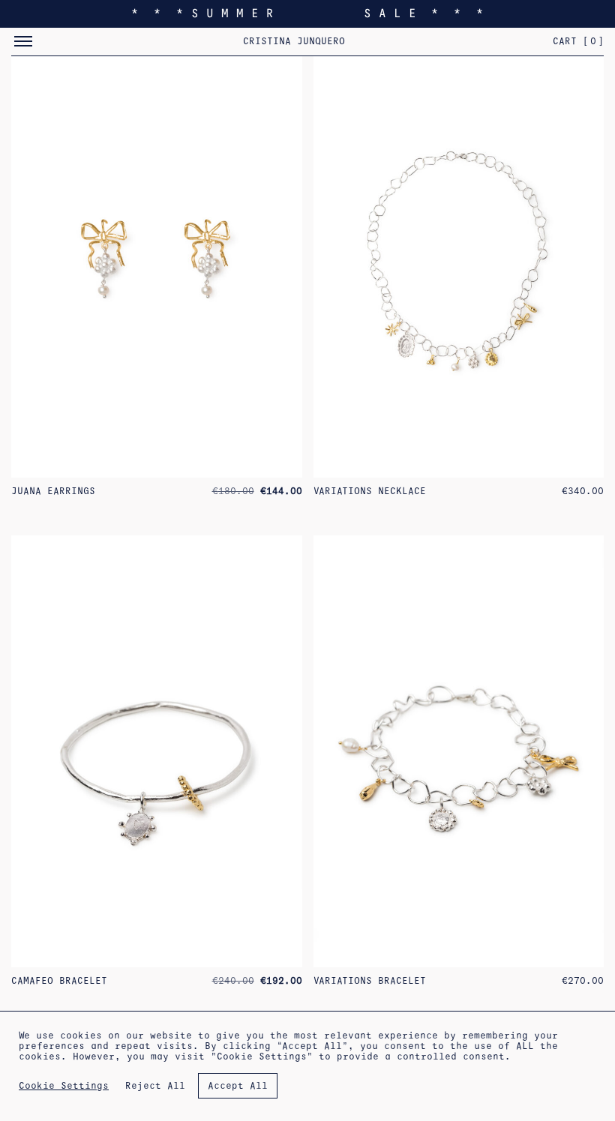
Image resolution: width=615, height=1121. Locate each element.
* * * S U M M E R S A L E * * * (307, 13)
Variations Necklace (370, 491)
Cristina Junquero (294, 41)
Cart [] (578, 41)
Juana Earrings (53, 491)
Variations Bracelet (370, 981)
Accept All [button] (238, 1086)
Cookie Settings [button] (64, 1086)
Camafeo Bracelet (59, 981)
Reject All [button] (155, 1086)
